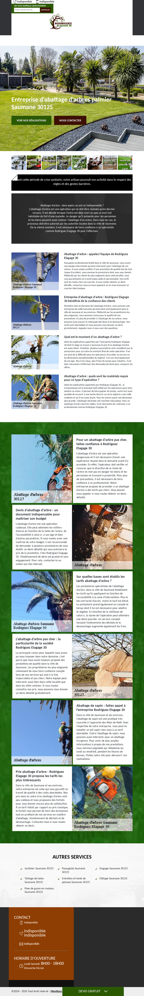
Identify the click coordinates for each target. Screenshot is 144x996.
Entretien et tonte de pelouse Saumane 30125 (76, 880)
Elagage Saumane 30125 (114, 868)
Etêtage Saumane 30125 (113, 878)
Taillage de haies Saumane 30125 (34, 880)
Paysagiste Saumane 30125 (73, 870)
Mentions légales (61, 991)
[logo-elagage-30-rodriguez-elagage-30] (60, 21)
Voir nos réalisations (31, 120)
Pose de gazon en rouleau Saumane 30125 (39, 890)
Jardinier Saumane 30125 (39, 868)
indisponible (24, 1)
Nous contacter (70, 120)
